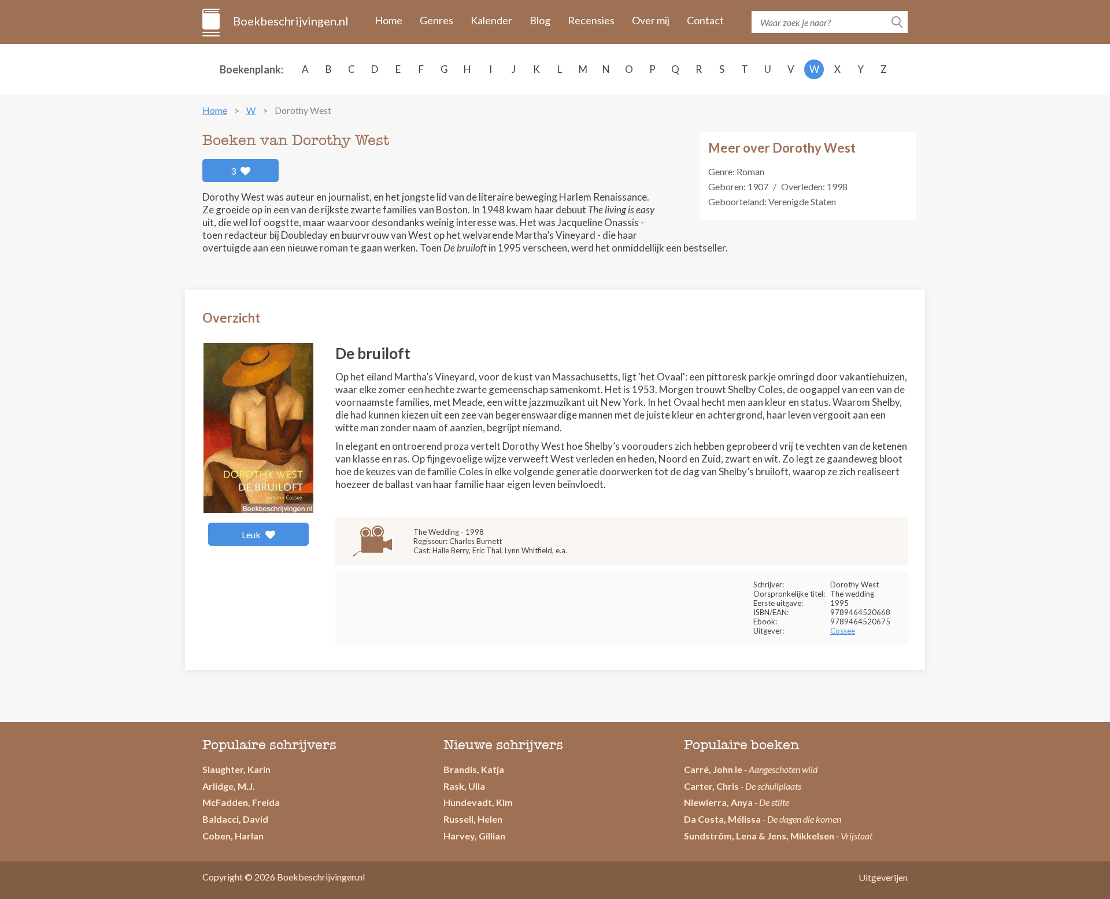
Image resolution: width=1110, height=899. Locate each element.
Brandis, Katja (473, 769)
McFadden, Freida (241, 802)
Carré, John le (713, 769)
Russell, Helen (472, 818)
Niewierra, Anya (718, 802)
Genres (436, 20)
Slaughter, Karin (236, 769)
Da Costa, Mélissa (722, 818)
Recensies (591, 20)
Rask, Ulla (464, 785)
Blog (540, 20)
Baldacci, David (235, 818)
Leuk (252, 534)
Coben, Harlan (233, 835)
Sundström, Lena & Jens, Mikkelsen (759, 835)
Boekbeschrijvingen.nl (290, 21)
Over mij (650, 20)
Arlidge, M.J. (228, 785)
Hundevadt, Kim (478, 802)
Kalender (491, 20)
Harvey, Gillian (474, 835)
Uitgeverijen (883, 877)
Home (388, 20)
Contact (705, 20)
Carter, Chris (711, 785)
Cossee (842, 630)
